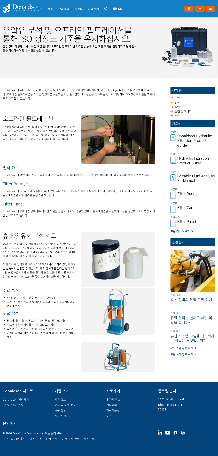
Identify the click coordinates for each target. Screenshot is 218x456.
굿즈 (109, 415)
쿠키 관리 (90, 438)
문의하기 (9, 423)
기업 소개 (93, 9)
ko (120, 9)
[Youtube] (169, 435)
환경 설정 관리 (71, 438)
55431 (162, 409)
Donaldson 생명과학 (16, 399)
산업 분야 (63, 9)
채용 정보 (60, 410)
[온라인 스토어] (200, 9)
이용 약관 (35, 438)
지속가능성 (113, 410)
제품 (50, 9)
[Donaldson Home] (24, 8)
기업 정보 (60, 399)
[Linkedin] (161, 435)
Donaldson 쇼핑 (13, 404)
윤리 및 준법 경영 (65, 404)
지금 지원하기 (62, 415)
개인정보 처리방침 (14, 438)
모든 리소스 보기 (180, 231)
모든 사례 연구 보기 (181, 354)
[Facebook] (177, 435)
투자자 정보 (113, 399)
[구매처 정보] (189, 9)
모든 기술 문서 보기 (181, 348)
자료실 (78, 9)
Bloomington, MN (170, 404)
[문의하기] (210, 9)
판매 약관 (51, 438)
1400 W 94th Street (171, 399)
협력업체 (111, 404)
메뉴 (47, 3)
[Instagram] (184, 435)
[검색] (106, 8)
